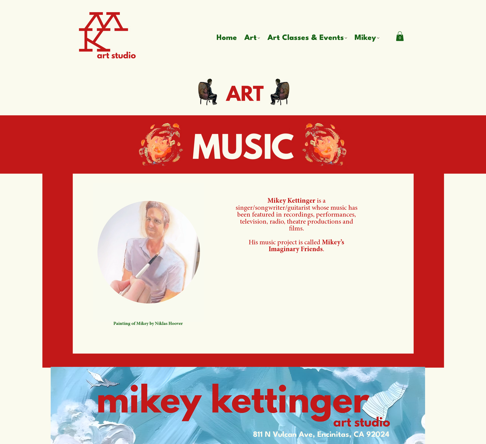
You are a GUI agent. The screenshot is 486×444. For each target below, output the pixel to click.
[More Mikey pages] (378, 38)
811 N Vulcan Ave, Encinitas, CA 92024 (321, 434)
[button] (400, 36)
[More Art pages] (259, 38)
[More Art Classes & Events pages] (346, 38)
